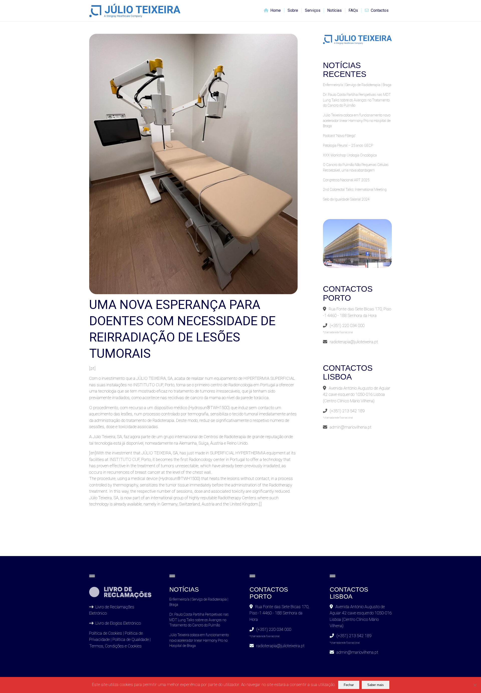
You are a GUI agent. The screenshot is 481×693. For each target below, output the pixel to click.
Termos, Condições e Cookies (115, 645)
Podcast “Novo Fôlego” (339, 136)
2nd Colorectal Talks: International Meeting (355, 190)
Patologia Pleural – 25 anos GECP (348, 145)
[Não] (474, 684)
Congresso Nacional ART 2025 (346, 180)
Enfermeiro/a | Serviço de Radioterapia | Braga (357, 85)
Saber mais (375, 685)
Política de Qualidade (130, 639)
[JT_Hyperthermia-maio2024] (193, 164)
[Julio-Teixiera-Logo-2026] (134, 10)
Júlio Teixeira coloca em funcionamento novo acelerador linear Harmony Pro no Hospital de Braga (357, 120)
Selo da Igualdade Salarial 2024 (346, 199)
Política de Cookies (105, 633)
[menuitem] (272, 10)
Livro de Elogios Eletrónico (118, 623)
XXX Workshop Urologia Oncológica (350, 155)
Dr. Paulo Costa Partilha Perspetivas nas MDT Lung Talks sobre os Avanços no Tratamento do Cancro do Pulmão (357, 100)
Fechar (349, 685)
